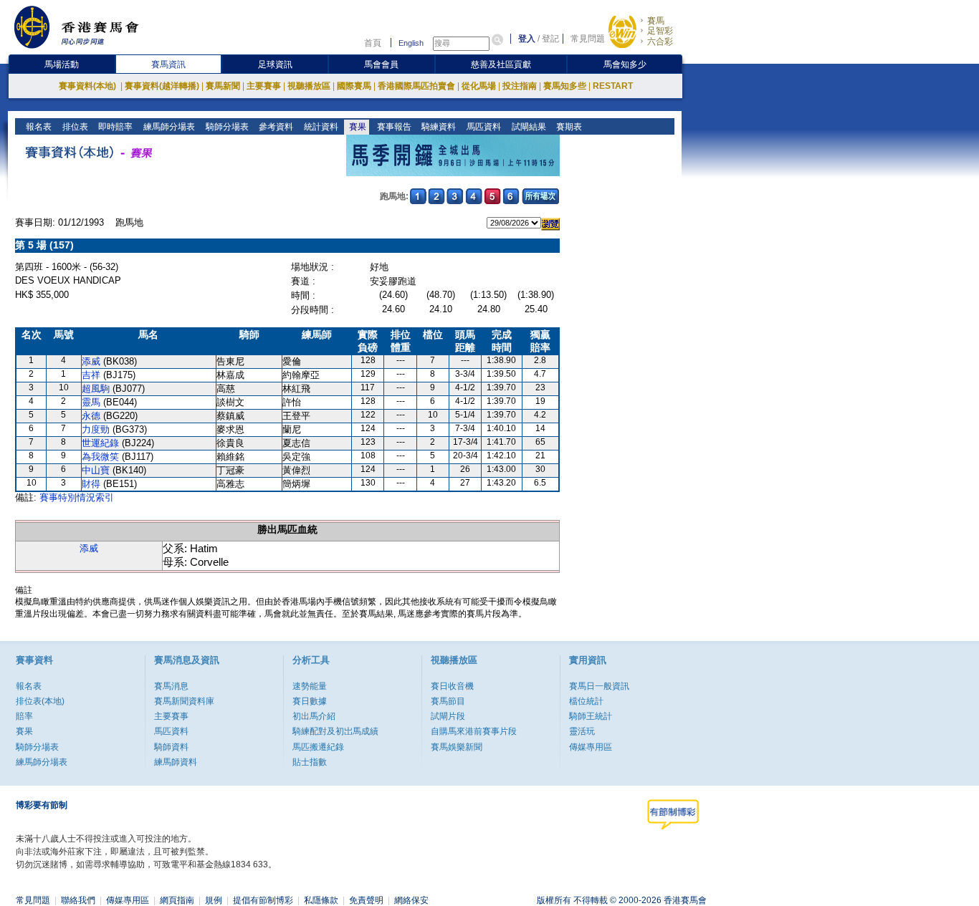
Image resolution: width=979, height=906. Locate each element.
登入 (526, 39)
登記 (550, 39)
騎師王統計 (590, 716)
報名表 (38, 127)
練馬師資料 (175, 762)
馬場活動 (61, 64)
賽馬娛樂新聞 (456, 747)
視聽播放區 (308, 86)
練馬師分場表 (168, 127)
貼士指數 (309, 762)
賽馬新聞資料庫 (184, 701)
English (411, 43)
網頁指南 (177, 900)
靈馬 (91, 402)
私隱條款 (321, 900)
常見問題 (587, 39)
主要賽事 (264, 86)
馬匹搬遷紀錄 (318, 747)
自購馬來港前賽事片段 (474, 731)
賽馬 (655, 21)
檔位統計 (586, 701)
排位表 (74, 127)
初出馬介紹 (313, 716)
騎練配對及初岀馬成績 (335, 731)
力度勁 (96, 429)
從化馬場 (479, 86)
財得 (91, 483)
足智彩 (660, 31)
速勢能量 (309, 686)
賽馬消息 (171, 686)
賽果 (356, 127)
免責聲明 (366, 900)
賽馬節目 (448, 701)
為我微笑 (100, 456)
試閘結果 (528, 127)
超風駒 (96, 388)
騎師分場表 (226, 127)
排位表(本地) (40, 701)
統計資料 (320, 127)
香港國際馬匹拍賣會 (416, 86)
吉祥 (91, 375)
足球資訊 (275, 64)
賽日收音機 (452, 686)
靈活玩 (582, 731)
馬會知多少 (624, 64)
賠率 (24, 716)
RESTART (613, 86)
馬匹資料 (482, 127)
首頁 (372, 43)
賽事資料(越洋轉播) (162, 86)
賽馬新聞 (223, 86)
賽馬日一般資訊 (599, 686)
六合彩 (660, 42)
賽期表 (568, 127)
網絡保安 (411, 900)
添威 (91, 361)
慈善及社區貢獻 (501, 64)
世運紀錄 (100, 443)
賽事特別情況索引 (76, 497)
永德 (91, 415)
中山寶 (96, 470)
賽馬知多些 (564, 86)
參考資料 (275, 127)
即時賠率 (114, 127)
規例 (213, 900)
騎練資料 (437, 127)
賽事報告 (393, 127)
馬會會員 (381, 64)
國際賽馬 (354, 86)
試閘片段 (448, 716)
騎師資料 (171, 747)
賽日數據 (309, 701)
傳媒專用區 (590, 747)
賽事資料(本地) (88, 86)
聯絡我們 (78, 900)
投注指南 (519, 86)
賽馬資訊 (168, 64)
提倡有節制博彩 (263, 900)
